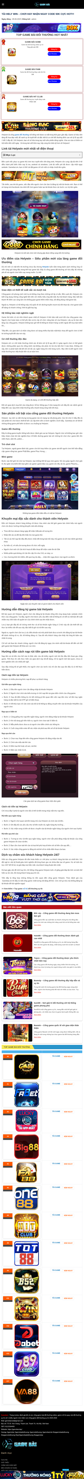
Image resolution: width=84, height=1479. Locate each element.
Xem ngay (68, 1056)
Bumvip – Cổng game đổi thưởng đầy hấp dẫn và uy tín (57, 981)
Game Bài (4, 1460)
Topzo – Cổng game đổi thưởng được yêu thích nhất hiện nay (56, 959)
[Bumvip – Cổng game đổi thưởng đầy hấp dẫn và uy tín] (17, 988)
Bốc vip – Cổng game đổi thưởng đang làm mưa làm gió (56, 914)
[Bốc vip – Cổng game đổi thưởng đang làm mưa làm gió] (17, 920)
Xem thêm (37, 925)
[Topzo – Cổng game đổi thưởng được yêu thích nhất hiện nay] (17, 965)
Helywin (45, 267)
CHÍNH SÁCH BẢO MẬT (9, 1465)
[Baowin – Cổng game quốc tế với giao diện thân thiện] (17, 1033)
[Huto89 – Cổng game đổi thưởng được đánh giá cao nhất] (17, 943)
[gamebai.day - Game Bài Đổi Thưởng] (42, 4)
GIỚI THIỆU (5, 1462)
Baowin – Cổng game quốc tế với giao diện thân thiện (56, 1026)
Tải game (56, 1056)
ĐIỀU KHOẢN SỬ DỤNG (9, 1468)
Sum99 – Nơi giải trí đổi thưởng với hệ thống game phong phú (55, 1004)
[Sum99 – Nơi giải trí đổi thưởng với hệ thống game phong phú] (17, 1010)
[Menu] (3, 4)
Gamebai (4, 1415)
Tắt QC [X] (65, 1469)
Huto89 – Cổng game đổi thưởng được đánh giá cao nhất (56, 937)
